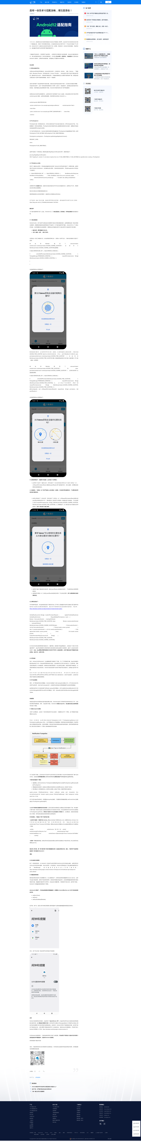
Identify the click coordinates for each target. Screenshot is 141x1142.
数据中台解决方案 (56, 1120)
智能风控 (54, 1118)
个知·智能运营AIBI (33, 1110)
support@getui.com (107, 1111)
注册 (108, 2)
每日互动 (78, 1108)
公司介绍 (78, 1106)
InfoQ (51, 1132)
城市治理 (54, 1114)
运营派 (47, 1134)
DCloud (46, 1132)
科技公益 (54, 1122)
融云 (60, 1132)
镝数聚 (92, 1132)
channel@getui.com (107, 1113)
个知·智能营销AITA (33, 1108)
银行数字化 (55, 1116)
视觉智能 (31, 1126)
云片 (87, 1132)
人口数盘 (31, 1124)
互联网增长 (55, 1108)
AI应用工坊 (32, 1116)
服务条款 (78, 1114)
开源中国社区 (69, 1132)
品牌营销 (54, 1110)
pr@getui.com (106, 1115)
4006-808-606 (106, 1107)
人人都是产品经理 (99, 1132)
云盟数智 (78, 1110)
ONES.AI (76, 1132)
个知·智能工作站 (33, 1106)
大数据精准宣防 (56, 1112)
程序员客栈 (82, 1132)
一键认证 (31, 1120)
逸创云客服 (36, 1134)
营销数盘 (31, 1122)
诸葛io (55, 1132)
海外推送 (31, 1118)
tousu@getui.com (107, 1117)
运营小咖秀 (53, 1134)
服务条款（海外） (80, 1118)
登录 (101, 2)
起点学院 (42, 1134)
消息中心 (31, 1127)
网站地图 (109, 1138)
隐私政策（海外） (80, 1120)
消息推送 (31, 1112)
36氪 (35, 1132)
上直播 (106, 1132)
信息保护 (78, 1112)
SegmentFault (40, 1132)
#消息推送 (38, 1077)
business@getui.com (107, 1109)
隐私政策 (78, 1116)
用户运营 (31, 1114)
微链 (64, 1132)
